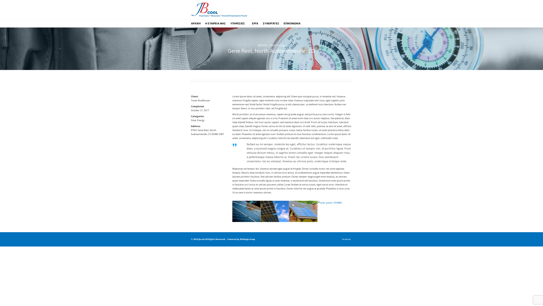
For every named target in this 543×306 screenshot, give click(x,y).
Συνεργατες (271, 23)
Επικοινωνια (292, 23)
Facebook (346, 239)
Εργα (255, 23)
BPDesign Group (247, 239)
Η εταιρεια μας (215, 23)
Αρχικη (196, 23)
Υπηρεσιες (237, 23)
